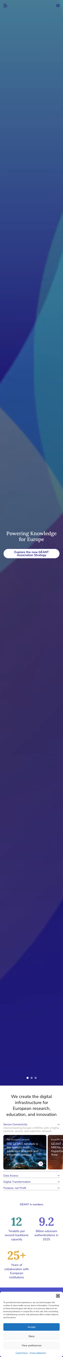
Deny (32, 1336)
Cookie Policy (22, 1352)
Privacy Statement (38, 1352)
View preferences (31, 1345)
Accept (31, 1327)
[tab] (31, 1127)
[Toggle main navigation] (57, 5)
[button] (58, 1296)
